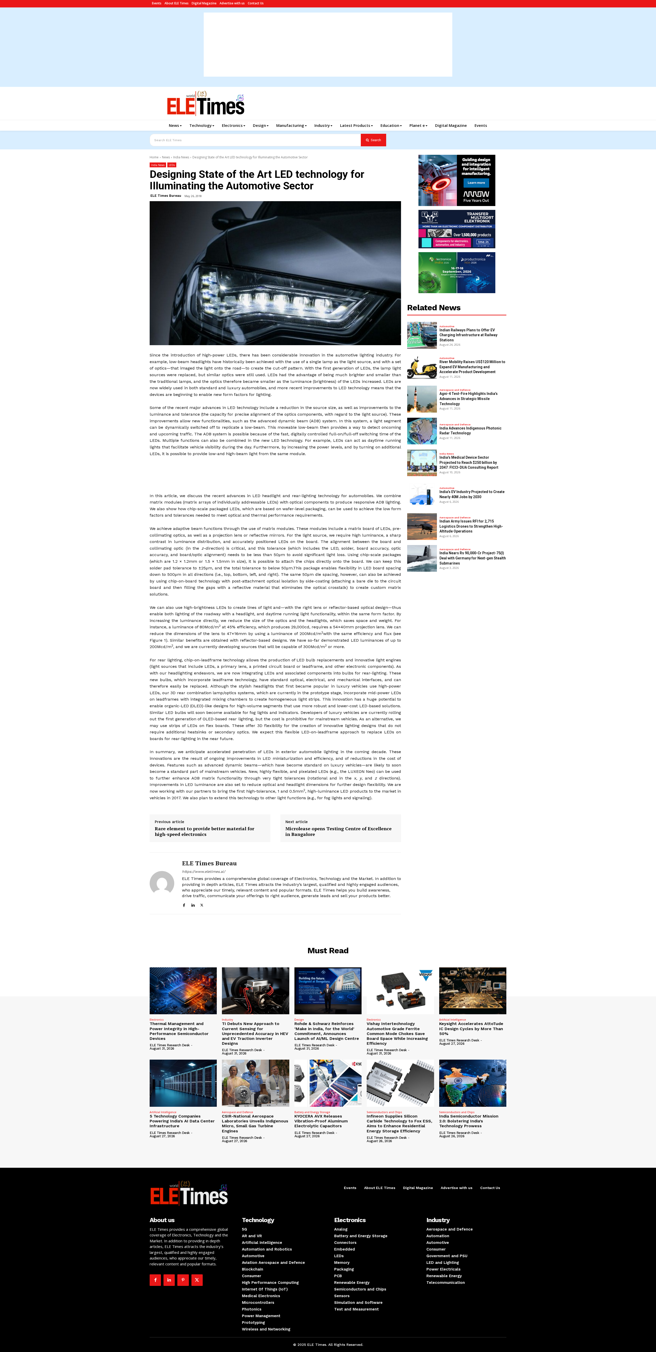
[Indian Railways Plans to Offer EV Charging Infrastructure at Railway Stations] (422, 335)
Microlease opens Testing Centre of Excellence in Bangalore (338, 831)
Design (299, 1019)
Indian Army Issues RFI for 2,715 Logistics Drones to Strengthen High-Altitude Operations (471, 526)
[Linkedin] (193, 904)
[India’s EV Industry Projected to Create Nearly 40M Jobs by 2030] (422, 494)
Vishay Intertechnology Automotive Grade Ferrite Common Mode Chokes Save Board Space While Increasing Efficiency (397, 1033)
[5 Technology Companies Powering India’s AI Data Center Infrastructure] (183, 1083)
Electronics (157, 1019)
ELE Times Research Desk (170, 1045)
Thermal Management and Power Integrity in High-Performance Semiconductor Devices (179, 1031)
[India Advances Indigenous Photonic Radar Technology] (422, 431)
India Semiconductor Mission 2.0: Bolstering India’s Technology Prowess (468, 1121)
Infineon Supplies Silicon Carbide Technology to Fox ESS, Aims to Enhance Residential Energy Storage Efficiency (399, 1123)
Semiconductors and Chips (384, 1112)
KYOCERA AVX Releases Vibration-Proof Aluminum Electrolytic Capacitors (321, 1121)
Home (154, 157)
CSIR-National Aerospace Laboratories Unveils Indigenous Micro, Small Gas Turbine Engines (255, 1123)
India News (181, 157)
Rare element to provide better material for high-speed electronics (204, 831)
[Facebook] (184, 904)
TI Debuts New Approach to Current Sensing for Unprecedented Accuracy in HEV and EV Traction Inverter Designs (255, 1033)
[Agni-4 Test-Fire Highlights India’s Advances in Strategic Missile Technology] (422, 399)
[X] (202, 904)
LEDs (172, 165)
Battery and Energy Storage (312, 1112)
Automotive (446, 326)
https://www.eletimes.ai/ (203, 871)
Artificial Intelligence (452, 1019)
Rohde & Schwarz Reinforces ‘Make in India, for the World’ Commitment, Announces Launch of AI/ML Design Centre (326, 1031)
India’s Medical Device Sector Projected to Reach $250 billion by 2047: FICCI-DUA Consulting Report (468, 462)
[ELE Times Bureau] (162, 883)
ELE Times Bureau (165, 196)
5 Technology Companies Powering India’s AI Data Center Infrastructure (182, 1121)
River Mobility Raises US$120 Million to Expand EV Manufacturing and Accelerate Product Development (472, 367)
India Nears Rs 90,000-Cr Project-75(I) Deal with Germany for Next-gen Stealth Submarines (472, 558)
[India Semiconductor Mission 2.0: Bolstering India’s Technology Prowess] (472, 1083)
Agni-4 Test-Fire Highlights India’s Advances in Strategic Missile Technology (468, 399)
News (166, 157)
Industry (227, 1019)
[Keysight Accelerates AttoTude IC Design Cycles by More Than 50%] (472, 991)
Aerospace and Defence (454, 390)
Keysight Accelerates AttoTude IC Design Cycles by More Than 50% (471, 1028)
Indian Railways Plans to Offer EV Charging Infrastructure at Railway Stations (468, 335)
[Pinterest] (183, 1280)
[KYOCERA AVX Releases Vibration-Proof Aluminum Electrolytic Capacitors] (328, 1083)
